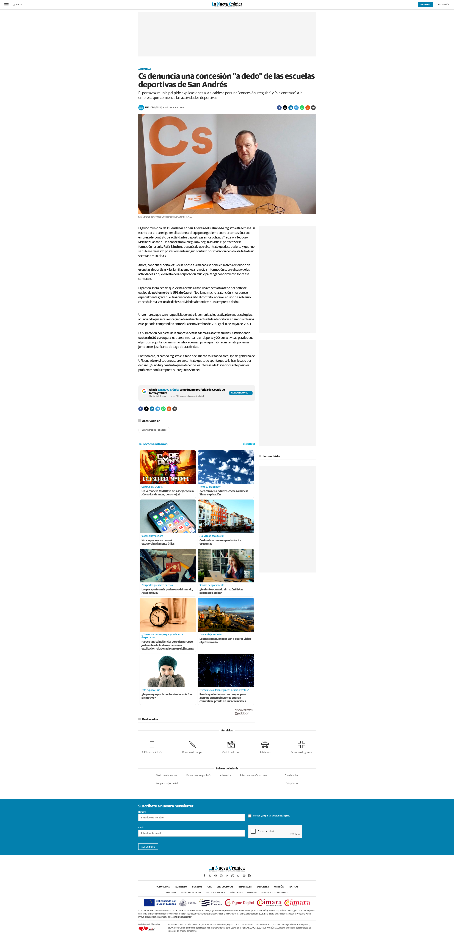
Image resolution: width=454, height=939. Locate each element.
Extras (293, 887)
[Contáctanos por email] (244, 875)
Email (140, 828)
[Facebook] (279, 107)
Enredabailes (291, 775)
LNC (147, 107)
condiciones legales (280, 816)
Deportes (263, 887)
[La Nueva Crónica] (227, 870)
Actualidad (144, 69)
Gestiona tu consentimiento (274, 892)
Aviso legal (171, 892)
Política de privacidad (191, 892)
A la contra (225, 775)
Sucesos (197, 887)
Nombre (142, 812)
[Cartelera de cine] (231, 746)
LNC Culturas (225, 887)
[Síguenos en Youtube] (215, 875)
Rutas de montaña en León (253, 775)
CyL (209, 887)
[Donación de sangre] (192, 746)
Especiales (245, 887)
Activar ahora (239, 393)
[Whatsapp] (302, 107)
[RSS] (250, 875)
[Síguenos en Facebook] (204, 875)
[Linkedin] (290, 107)
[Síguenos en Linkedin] (227, 875)
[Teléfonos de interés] (152, 746)
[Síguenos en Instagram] (221, 875)
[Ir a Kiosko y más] (238, 875)
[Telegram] (296, 107)
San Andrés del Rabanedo (154, 430)
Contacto (252, 892)
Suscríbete (148, 847)
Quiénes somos (236, 892)
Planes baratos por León (198, 775)
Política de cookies (215, 892)
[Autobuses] (265, 746)
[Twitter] (285, 107)
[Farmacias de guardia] (301, 746)
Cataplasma (292, 783)
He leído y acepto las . (271, 816)
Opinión (279, 887)
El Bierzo (181, 887)
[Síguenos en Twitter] (210, 875)
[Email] (313, 107)
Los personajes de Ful (167, 783)
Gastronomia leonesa (167, 775)
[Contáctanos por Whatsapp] (233, 875)
